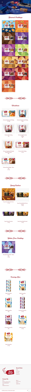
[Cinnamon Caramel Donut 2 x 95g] (21, 26)
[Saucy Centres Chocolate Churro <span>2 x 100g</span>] (8, 194)
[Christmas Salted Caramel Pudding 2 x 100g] (8, 113)
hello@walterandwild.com (5, 385)
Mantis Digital (13, 390)
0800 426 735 (8, 381)
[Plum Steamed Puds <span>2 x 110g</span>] (8, 74)
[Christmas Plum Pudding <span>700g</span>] (8, 128)
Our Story (17, 372)
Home (17, 369)
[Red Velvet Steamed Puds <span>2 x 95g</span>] (21, 74)
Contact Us (17, 374)
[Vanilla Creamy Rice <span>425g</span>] (8, 303)
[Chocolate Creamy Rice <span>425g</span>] (8, 320)
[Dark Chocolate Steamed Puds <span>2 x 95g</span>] (8, 38)
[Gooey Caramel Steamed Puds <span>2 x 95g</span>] (8, 62)
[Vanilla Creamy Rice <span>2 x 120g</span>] (22, 320)
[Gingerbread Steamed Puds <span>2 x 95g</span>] (8, 50)
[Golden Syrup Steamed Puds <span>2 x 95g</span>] (21, 62)
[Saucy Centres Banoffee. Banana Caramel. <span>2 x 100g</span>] (22, 195)
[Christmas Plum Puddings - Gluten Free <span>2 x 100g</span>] (8, 161)
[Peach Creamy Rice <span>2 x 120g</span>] (8, 337)
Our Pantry (17, 371)
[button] (2, 2)
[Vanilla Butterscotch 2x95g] (8, 26)
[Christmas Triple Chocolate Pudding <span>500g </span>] (22, 128)
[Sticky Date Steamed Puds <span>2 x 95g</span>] (8, 86)
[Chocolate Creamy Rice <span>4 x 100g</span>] (22, 303)
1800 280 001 (7, 383)
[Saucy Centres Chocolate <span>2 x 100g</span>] (8, 214)
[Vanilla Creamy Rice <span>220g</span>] (22, 286)
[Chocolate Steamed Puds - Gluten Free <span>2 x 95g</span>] (8, 247)
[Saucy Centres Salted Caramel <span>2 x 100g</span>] (22, 214)
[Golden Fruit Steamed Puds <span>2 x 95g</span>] (21, 50)
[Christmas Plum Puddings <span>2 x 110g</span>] (22, 145)
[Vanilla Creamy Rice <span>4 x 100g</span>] (8, 286)
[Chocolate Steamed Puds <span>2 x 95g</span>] (21, 38)
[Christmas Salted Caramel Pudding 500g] (22, 113)
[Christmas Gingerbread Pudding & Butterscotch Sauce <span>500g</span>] (8, 145)
